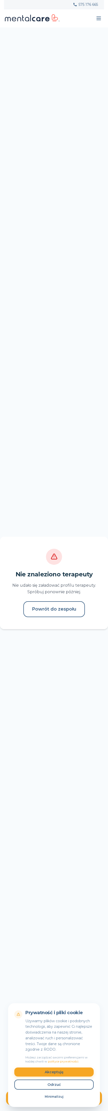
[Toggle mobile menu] (98, 18)
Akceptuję (54, 1072)
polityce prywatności (63, 1061)
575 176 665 (88, 4)
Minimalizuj (54, 1096)
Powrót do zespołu (54, 609)
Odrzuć (54, 1084)
